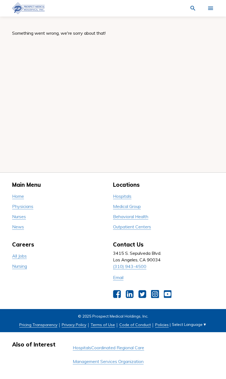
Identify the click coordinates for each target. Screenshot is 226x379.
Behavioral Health (130, 216)
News (18, 226)
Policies (162, 324)
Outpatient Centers (132, 226)
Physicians (22, 206)
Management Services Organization (108, 361)
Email (118, 277)
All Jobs (19, 256)
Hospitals (122, 196)
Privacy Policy (74, 324)
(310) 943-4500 (129, 266)
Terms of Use (103, 324)
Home (18, 196)
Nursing (19, 266)
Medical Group (127, 206)
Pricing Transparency (38, 324)
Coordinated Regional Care (117, 347)
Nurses (19, 216)
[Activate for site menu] (210, 8)
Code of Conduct (135, 324)
